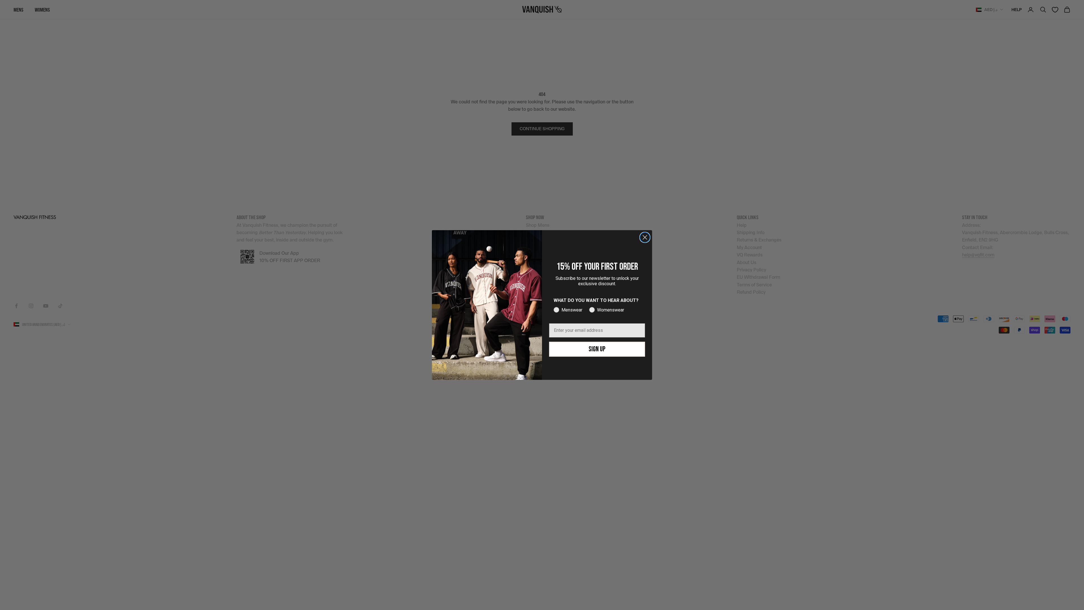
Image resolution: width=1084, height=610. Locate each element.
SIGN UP (597, 349)
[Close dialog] (645, 237)
